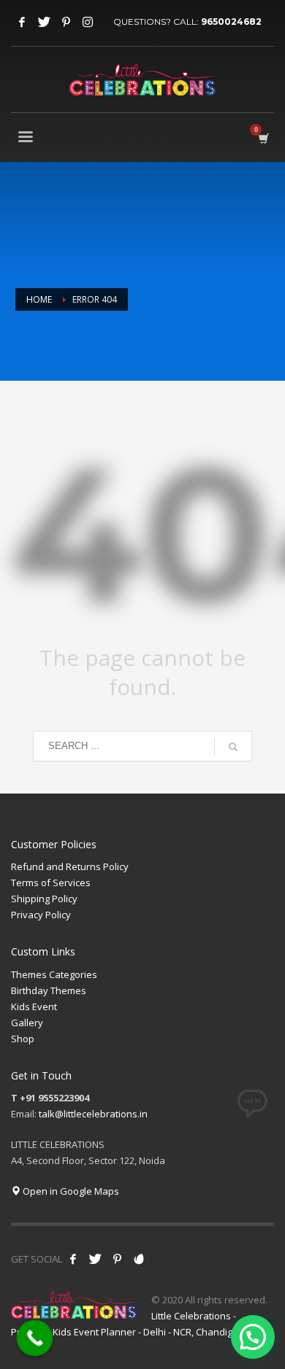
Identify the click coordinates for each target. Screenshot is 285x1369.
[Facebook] (22, 22)
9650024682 (231, 21)
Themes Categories (54, 974)
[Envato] (139, 1259)
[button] (253, 1337)
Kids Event (34, 1006)
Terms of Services (51, 882)
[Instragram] (88, 22)
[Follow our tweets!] (95, 1259)
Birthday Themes (48, 990)
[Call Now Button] (35, 1338)
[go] (233, 747)
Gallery (27, 1022)
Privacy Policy (41, 914)
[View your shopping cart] (262, 138)
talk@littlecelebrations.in (93, 1113)
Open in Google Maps (69, 1191)
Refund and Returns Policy (70, 866)
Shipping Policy (44, 898)
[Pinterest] (66, 22)
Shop (22, 1038)
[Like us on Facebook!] (73, 1259)
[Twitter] (44, 22)
